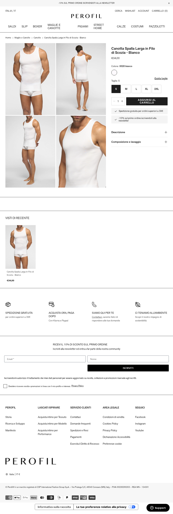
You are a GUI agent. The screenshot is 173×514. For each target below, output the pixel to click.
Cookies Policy (110, 423)
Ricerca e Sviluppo (15, 423)
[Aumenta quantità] (122, 101)
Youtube (139, 430)
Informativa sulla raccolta (54, 507)
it (15, 10)
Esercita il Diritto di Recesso (84, 443)
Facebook (140, 417)
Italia (11, 474)
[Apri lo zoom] (30, 79)
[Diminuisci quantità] (114, 101)
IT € (18, 474)
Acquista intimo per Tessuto (52, 417)
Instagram (140, 423)
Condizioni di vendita (113, 417)
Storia (8, 417)
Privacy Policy (110, 430)
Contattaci (97, 316)
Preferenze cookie (112, 443)
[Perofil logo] (86, 16)
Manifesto (10, 430)
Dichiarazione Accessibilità (116, 437)
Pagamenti (75, 437)
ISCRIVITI (128, 368)
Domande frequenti (80, 423)
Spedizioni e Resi (79, 430)
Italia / (9, 10)
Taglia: (115, 80)
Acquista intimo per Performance (48, 432)
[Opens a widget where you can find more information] (158, 508)
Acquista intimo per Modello (52, 423)
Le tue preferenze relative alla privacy (101, 507)
